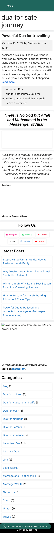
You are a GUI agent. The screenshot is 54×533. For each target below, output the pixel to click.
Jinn (5, 459)
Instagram (18, 368)
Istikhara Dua (11, 451)
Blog (5, 386)
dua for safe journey (18, 93)
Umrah (7, 508)
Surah (6, 500)
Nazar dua (9, 492)
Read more (8, 81)
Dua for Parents (12, 427)
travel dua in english (35, 98)
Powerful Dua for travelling (26, 35)
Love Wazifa (10, 467)
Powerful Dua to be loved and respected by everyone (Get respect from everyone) (24, 311)
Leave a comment (16, 103)
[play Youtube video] (27, 198)
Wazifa (7, 516)
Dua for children (12, 394)
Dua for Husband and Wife (19, 402)
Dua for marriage (13, 418)
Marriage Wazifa (12, 484)
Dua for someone (13, 435)
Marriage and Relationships (19, 475)
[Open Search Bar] (49, 6)
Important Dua (14, 89)
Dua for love (10, 410)
